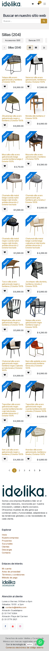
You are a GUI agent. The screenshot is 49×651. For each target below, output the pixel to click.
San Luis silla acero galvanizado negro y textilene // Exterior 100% (12, 451)
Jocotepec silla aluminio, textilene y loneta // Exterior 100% (36, 284)
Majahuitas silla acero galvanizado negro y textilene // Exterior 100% (12, 322)
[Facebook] (5, 626)
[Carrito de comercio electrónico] (32, 3)
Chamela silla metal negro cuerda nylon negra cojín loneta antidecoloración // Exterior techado (10, 243)
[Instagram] (20, 626)
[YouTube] (13, 626)
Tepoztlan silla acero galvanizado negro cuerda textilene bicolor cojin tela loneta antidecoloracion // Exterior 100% (12, 410)
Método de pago (9, 577)
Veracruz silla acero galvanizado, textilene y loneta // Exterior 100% (36, 79)
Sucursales (7, 543)
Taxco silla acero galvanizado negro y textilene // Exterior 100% (12, 284)
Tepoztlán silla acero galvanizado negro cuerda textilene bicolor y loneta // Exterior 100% (36, 407)
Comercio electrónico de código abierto (24, 647)
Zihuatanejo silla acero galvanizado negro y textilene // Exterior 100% (12, 118)
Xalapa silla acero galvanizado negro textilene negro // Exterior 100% (34, 323)
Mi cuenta (6, 568)
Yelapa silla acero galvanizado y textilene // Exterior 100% (12, 79)
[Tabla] (30, 47)
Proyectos (7, 540)
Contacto (6, 552)
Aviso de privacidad (11, 571)
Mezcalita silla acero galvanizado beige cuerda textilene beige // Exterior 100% (12, 158)
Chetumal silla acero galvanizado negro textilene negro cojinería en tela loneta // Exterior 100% (12, 365)
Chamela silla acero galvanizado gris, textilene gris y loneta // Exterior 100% (35, 198)
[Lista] (36, 47)
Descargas (7, 549)
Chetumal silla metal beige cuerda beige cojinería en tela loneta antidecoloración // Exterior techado (35, 243)
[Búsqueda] (44, 21)
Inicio (4, 534)
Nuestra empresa (10, 537)
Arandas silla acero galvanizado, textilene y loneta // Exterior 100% (36, 451)
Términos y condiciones (13, 574)
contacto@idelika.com (16, 607)
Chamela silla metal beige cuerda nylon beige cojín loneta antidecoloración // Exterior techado (10, 200)
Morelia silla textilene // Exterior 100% (35, 117)
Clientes (5, 546)
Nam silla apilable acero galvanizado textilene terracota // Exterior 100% (36, 364)
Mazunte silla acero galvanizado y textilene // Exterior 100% (36, 156)
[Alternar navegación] (44, 3)
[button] (5, 86)
